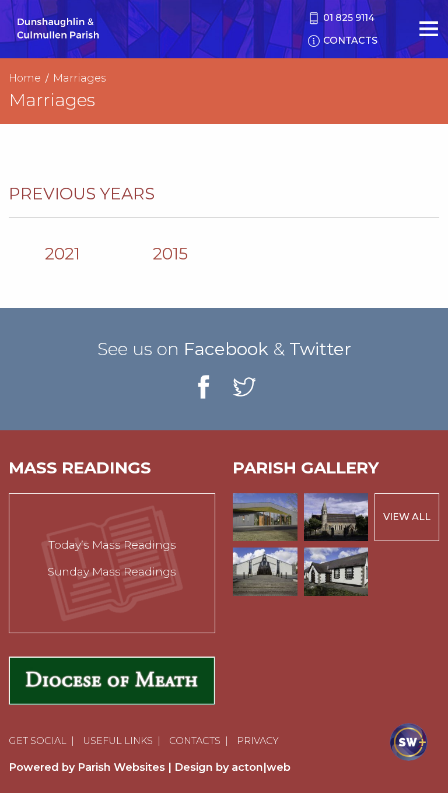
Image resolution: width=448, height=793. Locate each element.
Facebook (226, 349)
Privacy (258, 740)
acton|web (261, 767)
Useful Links (118, 740)
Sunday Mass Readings (112, 571)
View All (406, 516)
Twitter (320, 349)
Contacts (194, 740)
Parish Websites (121, 767)
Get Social (37, 740)
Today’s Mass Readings (112, 545)
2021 (62, 254)
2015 (170, 254)
